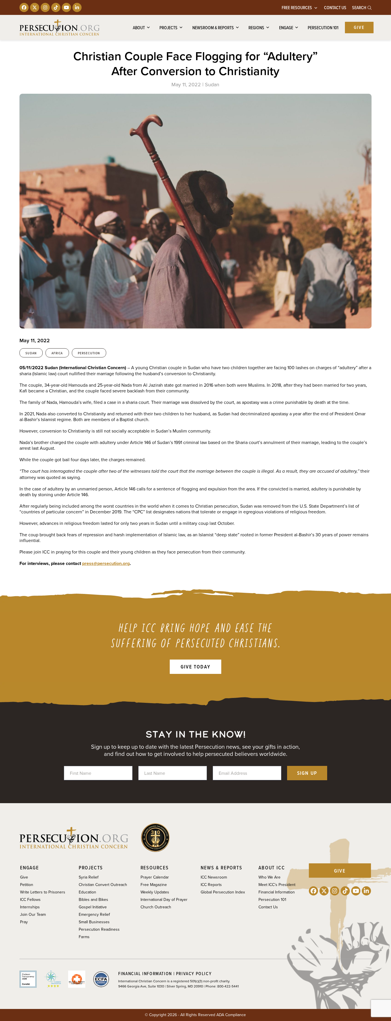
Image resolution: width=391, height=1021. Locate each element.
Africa (57, 353)
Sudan (31, 353)
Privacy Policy (194, 973)
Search (359, 7)
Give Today (195, 666)
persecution (89, 353)
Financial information (145, 973)
